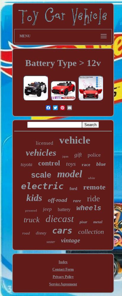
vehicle (74, 140)
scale (41, 174)
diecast (60, 218)
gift (78, 155)
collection (91, 231)
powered (31, 210)
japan (65, 156)
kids (34, 197)
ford (73, 188)
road (26, 233)
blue (101, 164)
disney (41, 233)
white (91, 178)
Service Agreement (63, 284)
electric (42, 186)
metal (97, 222)
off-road (57, 200)
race (86, 164)
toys (71, 163)
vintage (70, 240)
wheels (88, 208)
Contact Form (63, 269)
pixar (83, 222)
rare (77, 200)
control (49, 163)
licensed (44, 143)
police (94, 155)
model (69, 173)
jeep (47, 209)
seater (50, 242)
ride (93, 198)
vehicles (41, 152)
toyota (26, 164)
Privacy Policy (63, 277)
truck (32, 219)
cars (62, 231)
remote (94, 187)
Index (63, 262)
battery (64, 209)
